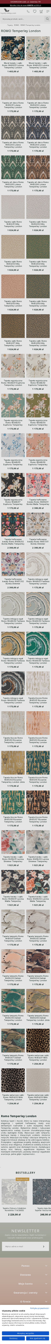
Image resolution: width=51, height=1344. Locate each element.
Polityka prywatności (39, 1308)
